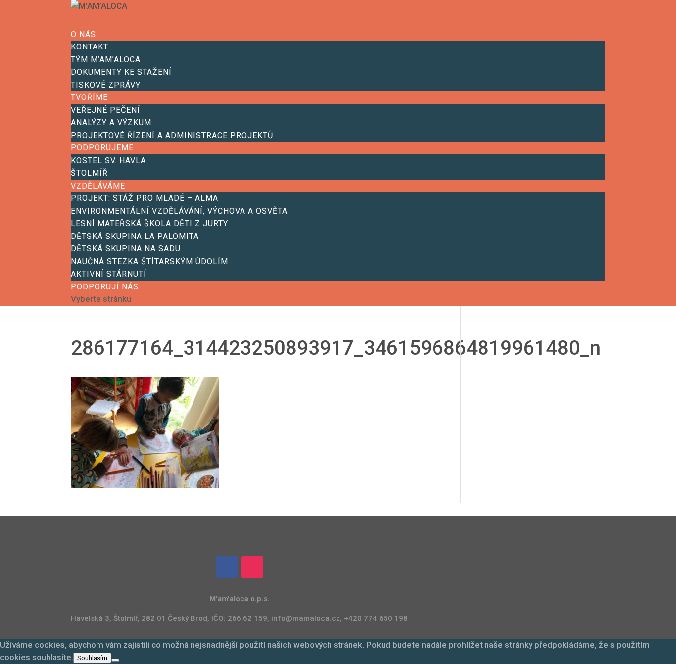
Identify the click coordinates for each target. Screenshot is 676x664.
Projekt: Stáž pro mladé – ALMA (144, 198)
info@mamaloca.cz (305, 618)
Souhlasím (92, 658)
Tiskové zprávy (106, 85)
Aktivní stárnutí (108, 274)
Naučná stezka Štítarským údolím (149, 261)
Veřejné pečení (105, 110)
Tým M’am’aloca (106, 59)
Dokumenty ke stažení (121, 72)
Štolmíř (89, 173)
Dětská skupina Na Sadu (126, 248)
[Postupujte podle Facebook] (227, 567)
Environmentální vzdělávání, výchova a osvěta (179, 211)
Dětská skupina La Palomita (135, 236)
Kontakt (89, 46)
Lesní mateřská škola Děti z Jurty (149, 223)
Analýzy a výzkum (111, 122)
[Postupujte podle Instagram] (252, 567)
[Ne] (115, 660)
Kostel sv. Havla (108, 160)
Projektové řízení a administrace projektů (172, 135)
